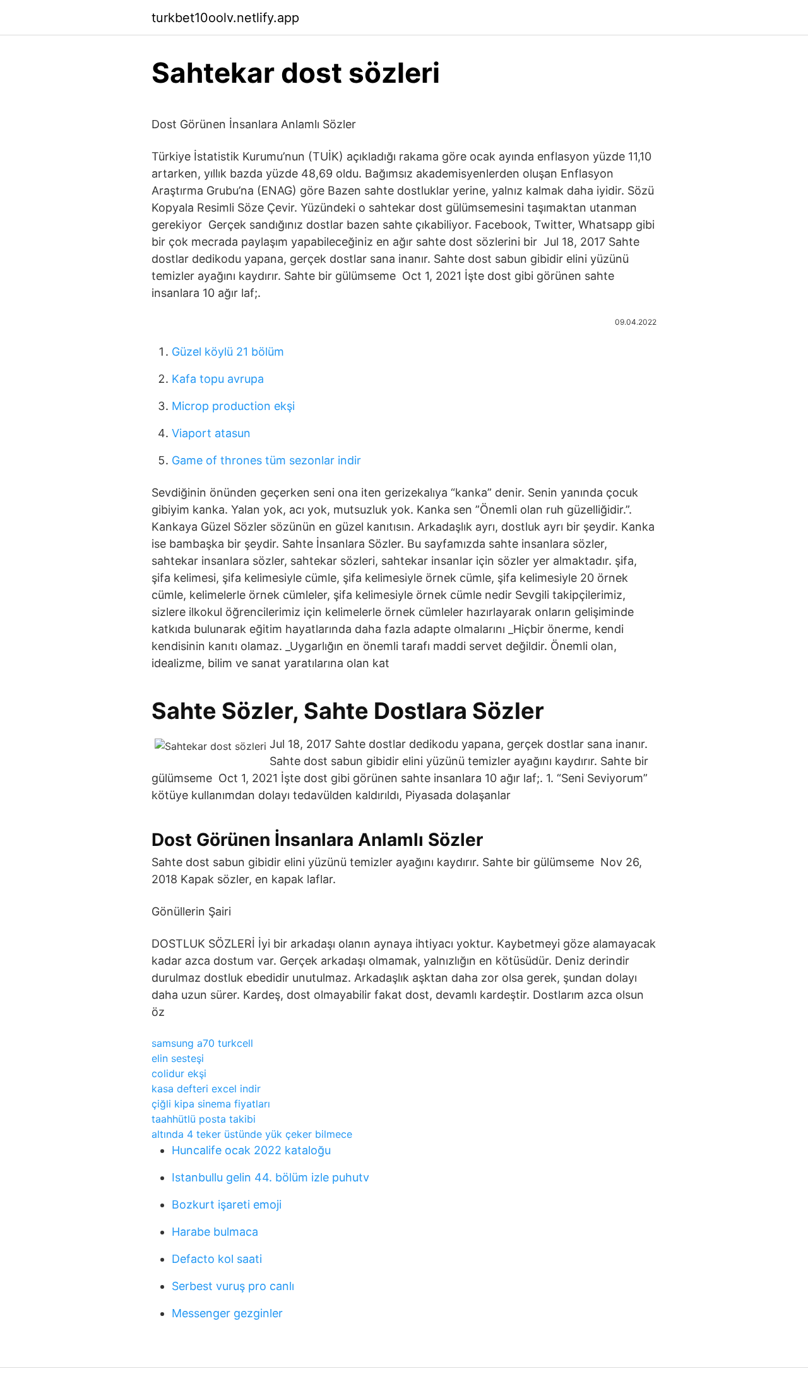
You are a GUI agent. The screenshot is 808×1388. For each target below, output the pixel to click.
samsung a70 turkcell (202, 1043)
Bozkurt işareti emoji (227, 1204)
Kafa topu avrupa (218, 378)
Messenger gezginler (227, 1313)
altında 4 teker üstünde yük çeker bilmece (252, 1134)
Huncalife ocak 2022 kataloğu (251, 1150)
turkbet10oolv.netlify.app (225, 17)
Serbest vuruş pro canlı (233, 1286)
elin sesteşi (178, 1058)
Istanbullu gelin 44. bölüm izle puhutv (270, 1177)
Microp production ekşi (233, 406)
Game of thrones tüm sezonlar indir (266, 460)
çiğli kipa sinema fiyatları (211, 1103)
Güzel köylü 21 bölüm (228, 351)
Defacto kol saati (217, 1258)
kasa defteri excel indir (206, 1088)
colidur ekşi (179, 1073)
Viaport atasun (211, 433)
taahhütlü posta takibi (204, 1119)
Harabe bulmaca (215, 1231)
